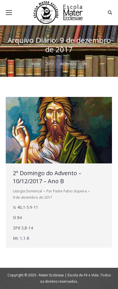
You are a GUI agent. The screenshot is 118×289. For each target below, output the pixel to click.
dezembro (68, 63)
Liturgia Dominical (27, 191)
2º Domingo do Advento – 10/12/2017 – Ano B (47, 177)
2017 (50, 63)
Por (66, 191)
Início (36, 63)
